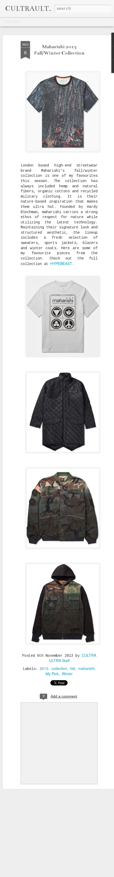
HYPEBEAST (61, 263)
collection (59, 668)
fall (72, 668)
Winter (67, 673)
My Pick (52, 673)
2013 (44, 668)
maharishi (86, 668)
